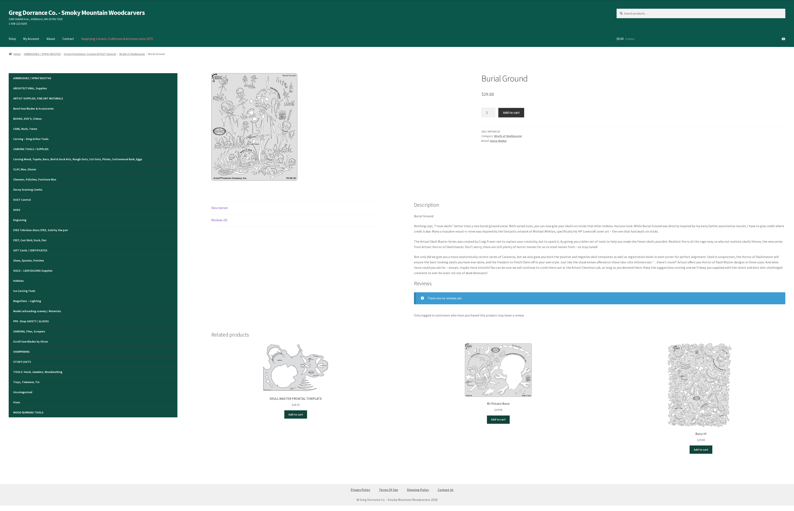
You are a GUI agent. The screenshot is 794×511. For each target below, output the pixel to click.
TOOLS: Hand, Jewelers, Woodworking (37, 372)
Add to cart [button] (295, 414)
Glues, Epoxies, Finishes (28, 260)
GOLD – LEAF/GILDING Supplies (33, 270)
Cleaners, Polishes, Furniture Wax (34, 179)
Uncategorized (22, 392)
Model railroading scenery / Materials (37, 311)
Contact (68, 39)
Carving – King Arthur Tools (31, 139)
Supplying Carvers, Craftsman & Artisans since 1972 (117, 39)
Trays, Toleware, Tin (26, 382)
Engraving (19, 220)
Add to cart (511, 112)
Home (17, 54)
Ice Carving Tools (24, 291)
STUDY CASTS (22, 362)
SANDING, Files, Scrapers (29, 331)
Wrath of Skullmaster (132, 54)
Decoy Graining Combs (27, 189)
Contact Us (445, 490)
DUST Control (22, 200)
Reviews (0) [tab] (219, 220)
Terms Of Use (388, 490)
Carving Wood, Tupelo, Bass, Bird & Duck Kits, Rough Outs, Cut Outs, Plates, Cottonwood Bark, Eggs (77, 159)
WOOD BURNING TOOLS (28, 412)
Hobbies (18, 281)
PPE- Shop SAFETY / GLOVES (31, 321)
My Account (31, 39)
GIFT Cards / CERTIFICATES (30, 250)
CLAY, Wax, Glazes (24, 169)
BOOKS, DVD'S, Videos (27, 119)
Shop (12, 39)
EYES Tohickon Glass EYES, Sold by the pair (40, 230)
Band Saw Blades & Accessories (33, 108)
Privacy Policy (360, 490)
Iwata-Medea (498, 141)
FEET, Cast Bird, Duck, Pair (30, 240)
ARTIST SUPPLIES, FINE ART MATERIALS (38, 98)
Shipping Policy (418, 490)
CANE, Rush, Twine (25, 129)
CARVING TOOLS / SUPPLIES (31, 149)
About (51, 39)
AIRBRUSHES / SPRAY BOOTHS (42, 54)
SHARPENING (21, 351)
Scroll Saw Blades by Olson (30, 341)
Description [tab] (219, 208)
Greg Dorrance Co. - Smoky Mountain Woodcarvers (77, 12)
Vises (16, 402)
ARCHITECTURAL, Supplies (30, 88)
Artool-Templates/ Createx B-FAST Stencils (90, 54)
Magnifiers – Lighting (27, 301)
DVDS (16, 210)
